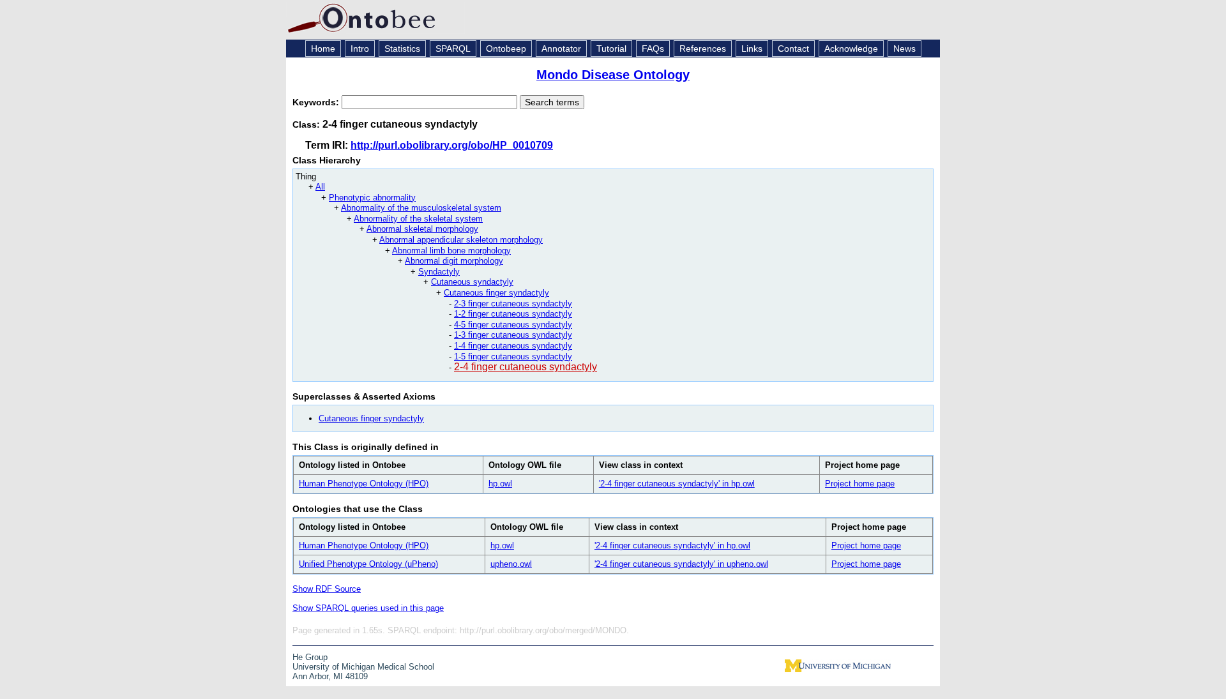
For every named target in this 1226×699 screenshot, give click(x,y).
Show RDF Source (326, 589)
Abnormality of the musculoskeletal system (421, 208)
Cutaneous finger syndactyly (496, 292)
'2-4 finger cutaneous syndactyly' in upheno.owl (681, 564)
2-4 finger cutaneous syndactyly (525, 366)
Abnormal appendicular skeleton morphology (461, 239)
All (320, 187)
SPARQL (453, 48)
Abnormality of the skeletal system (418, 218)
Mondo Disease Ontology (613, 75)
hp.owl (500, 483)
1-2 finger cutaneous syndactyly (513, 314)
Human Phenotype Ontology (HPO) (363, 483)
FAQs (653, 48)
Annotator (561, 48)
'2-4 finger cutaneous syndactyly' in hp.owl (677, 483)
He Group (310, 657)
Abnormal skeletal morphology (422, 229)
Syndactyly (439, 271)
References (702, 48)
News (904, 48)
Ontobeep (506, 48)
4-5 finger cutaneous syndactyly (513, 324)
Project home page (860, 483)
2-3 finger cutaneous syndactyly (513, 303)
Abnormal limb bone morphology (451, 250)
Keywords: (317, 102)
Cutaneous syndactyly (472, 282)
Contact (793, 48)
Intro (360, 48)
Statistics (402, 48)
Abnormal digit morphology (454, 261)
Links (751, 48)
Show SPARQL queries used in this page (368, 608)
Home (323, 48)
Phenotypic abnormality (372, 197)
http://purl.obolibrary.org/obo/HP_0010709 (452, 145)
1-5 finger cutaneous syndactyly (513, 356)
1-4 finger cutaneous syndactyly (513, 345)
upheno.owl (511, 564)
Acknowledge (851, 48)
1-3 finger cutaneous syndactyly (513, 335)
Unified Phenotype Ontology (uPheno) (368, 564)
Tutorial (611, 48)
